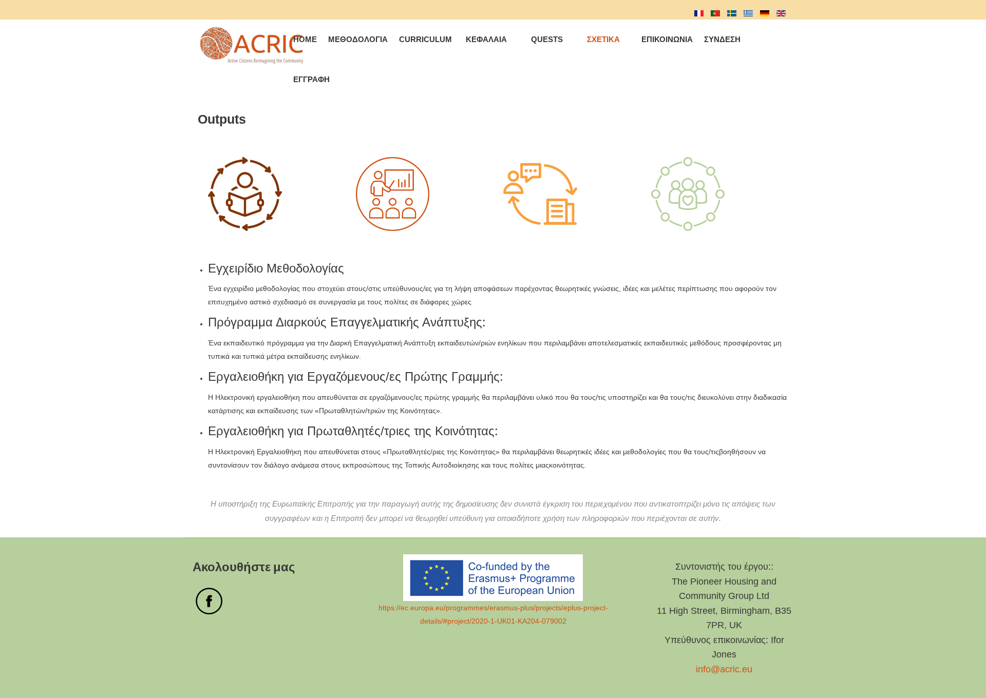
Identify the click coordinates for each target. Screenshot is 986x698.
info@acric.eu (724, 669)
